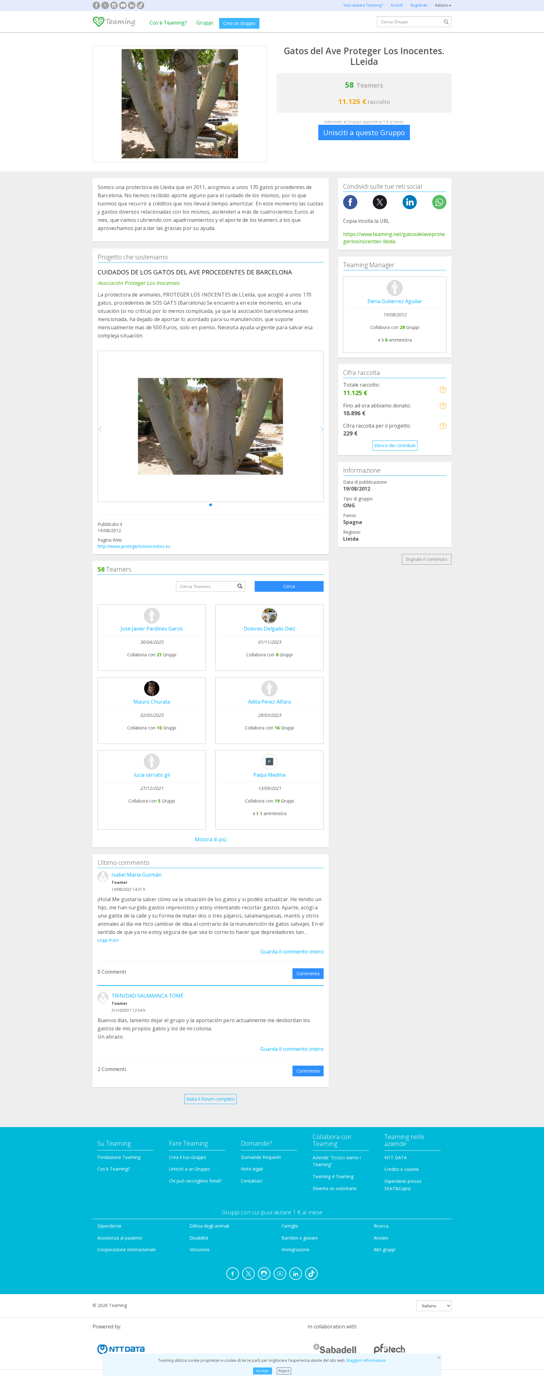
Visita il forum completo (210, 1099)
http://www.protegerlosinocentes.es (134, 546)
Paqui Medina (269, 774)
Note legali (252, 1169)
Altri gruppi (384, 1249)
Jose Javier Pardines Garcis (152, 628)
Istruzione (200, 1249)
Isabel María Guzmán (136, 874)
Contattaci (251, 1181)
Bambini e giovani (299, 1238)
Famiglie (289, 1226)
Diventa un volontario (335, 1188)
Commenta (308, 973)
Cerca (289, 586)
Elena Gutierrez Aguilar (394, 301)
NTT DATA (395, 1157)
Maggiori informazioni (366, 1360)
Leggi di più (108, 940)
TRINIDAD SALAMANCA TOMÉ (147, 995)
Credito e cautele (401, 1169)
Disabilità (199, 1238)
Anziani (381, 1238)
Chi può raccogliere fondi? (195, 1181)
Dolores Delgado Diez (269, 628)
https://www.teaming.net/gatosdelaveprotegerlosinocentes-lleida (394, 238)
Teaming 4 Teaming (333, 1176)
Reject (284, 1370)
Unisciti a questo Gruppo (364, 132)
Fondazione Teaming (118, 1157)
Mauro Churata (151, 701)
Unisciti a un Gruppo (189, 1169)
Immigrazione (295, 1249)
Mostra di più (210, 839)
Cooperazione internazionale (126, 1249)
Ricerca (381, 1226)
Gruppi (204, 22)
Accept (262, 1370)
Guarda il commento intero (292, 951)
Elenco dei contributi (395, 445)
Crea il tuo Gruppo (187, 1157)
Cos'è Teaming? (168, 22)
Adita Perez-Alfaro (269, 701)
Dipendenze (109, 1226)
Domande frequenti (261, 1157)
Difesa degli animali (209, 1226)
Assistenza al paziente (119, 1238)
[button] (210, 505)
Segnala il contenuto (426, 559)
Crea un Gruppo (239, 23)
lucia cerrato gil (152, 774)
